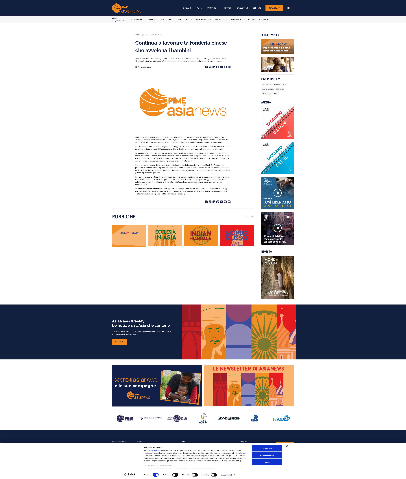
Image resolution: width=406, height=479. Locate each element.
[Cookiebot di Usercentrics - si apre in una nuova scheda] (129, 474)
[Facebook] (206, 67)
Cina (160, 35)
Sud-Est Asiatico (202, 19)
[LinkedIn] (214, 67)
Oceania (251, 19)
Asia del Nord (166, 19)
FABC (276, 93)
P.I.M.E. (199, 8)
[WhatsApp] (217, 67)
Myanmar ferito (280, 85)
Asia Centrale (136, 19)
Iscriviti (121, 342)
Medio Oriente (237, 19)
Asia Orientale (184, 19)
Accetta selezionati (267, 455)
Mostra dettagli (226, 475)
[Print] (229, 67)
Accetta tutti (267, 448)
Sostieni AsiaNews (119, 442)
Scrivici (227, 8)
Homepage (139, 35)
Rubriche (211, 8)
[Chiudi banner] (287, 446)
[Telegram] (221, 67)
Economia (280, 89)
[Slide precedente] (246, 216)
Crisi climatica (267, 93)
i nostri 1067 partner (156, 450)
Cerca (256, 8)
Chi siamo (187, 8)
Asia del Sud (220, 19)
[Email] (225, 67)
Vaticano (262, 19)
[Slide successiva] (252, 216)
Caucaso (151, 19)
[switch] (175, 474)
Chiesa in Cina (267, 85)
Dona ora (273, 8)
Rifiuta (267, 462)
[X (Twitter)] (210, 67)
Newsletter (242, 8)
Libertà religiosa (268, 89)
